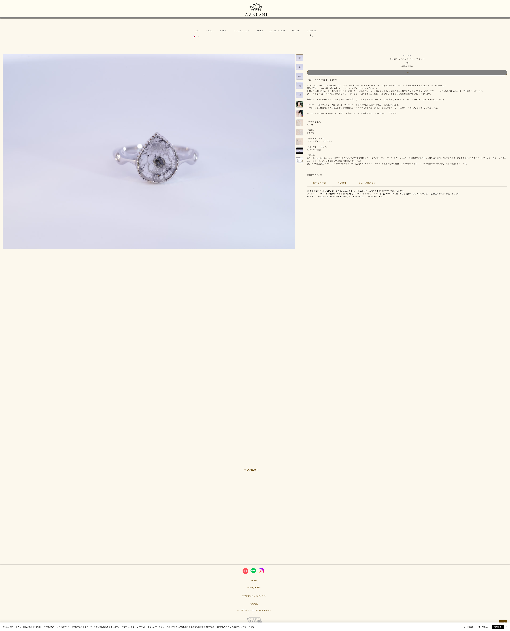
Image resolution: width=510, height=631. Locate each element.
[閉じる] (506, 627)
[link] (319, 183)
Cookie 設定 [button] (469, 626)
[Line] (253, 570)
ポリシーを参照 (247, 626)
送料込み (410, 66)
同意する (497, 626)
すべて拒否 (483, 626)
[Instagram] (261, 570)
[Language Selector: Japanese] (196, 36)
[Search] (311, 35)
